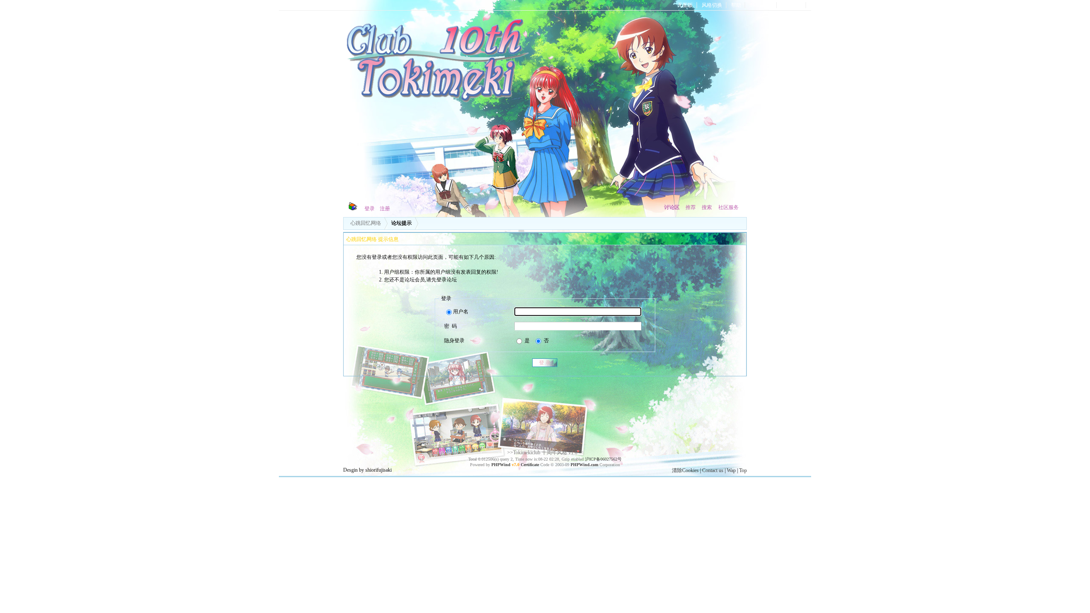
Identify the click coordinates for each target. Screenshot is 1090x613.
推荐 (691, 207)
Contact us (712, 470)
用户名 (460, 312)
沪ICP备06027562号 (603, 459)
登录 (369, 209)
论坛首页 (792, 5)
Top (743, 470)
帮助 (736, 5)
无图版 (685, 5)
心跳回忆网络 (365, 223)
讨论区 (672, 207)
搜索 (707, 207)
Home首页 (761, 5)
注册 (385, 209)
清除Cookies (685, 470)
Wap (731, 470)
